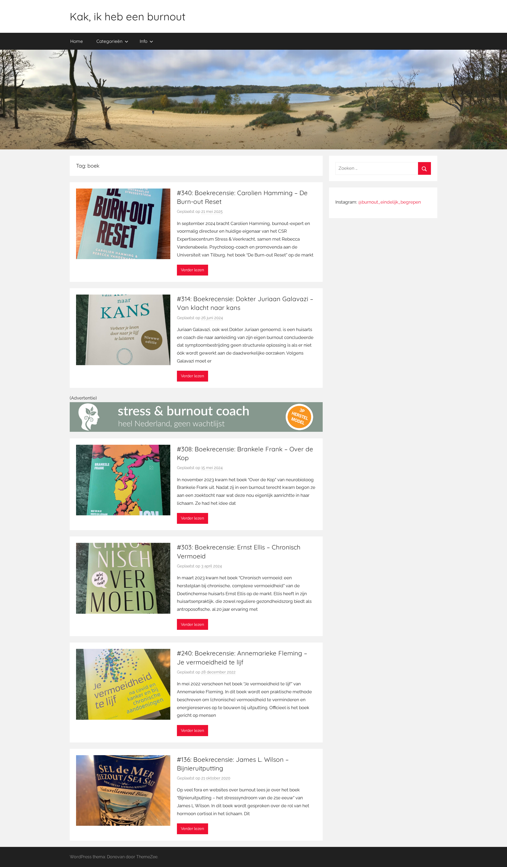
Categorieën (109, 41)
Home (76, 41)
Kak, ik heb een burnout (128, 16)
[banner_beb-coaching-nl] (196, 430)
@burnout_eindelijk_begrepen (389, 202)
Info (143, 41)
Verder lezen (192, 270)
